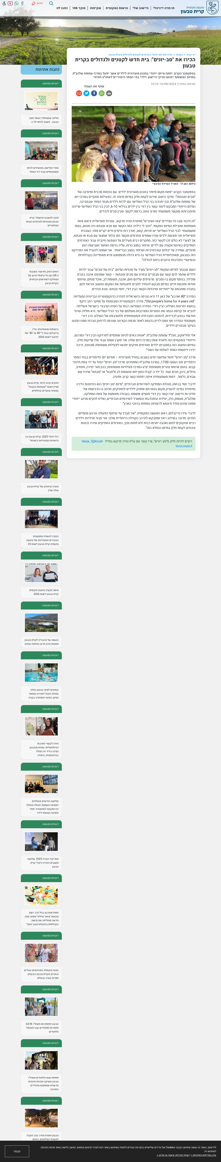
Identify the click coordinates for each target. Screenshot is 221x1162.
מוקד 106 (78, 8)
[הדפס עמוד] (109, 93)
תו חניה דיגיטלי (163, 8)
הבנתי (17, 1151)
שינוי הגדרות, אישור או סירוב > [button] (173, 1155)
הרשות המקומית (117, 8)
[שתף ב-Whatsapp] (101, 93)
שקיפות (95, 8)
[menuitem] (161, 8)
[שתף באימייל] (79, 93)
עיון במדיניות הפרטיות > (203, 1155)
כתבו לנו (62, 8)
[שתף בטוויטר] (86, 93)
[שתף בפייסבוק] (94, 93)
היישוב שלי (141, 8)
